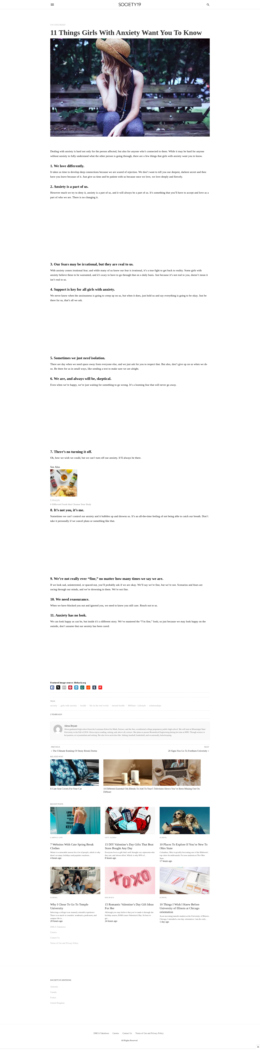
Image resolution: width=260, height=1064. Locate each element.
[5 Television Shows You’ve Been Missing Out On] (176, 772)
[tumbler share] (94, 687)
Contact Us (55, 938)
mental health (118, 705)
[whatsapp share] (82, 687)
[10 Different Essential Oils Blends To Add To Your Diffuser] (127, 772)
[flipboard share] (100, 687)
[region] (130, 226)
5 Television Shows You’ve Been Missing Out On (176, 788)
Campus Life (56, 837)
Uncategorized (57, 25)
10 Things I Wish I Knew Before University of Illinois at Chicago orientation (179, 908)
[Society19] (130, 4)
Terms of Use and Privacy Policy (64, 943)
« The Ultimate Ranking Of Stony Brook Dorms (74, 751)
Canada (53, 992)
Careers (53, 932)
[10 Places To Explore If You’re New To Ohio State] (185, 820)
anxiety (53, 705)
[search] (208, 4)
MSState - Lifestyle (137, 705)
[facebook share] (52, 687)
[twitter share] (58, 687)
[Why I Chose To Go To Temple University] (75, 880)
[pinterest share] (70, 687)
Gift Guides (111, 837)
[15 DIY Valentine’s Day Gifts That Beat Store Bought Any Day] (130, 820)
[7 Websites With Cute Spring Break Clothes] (75, 820)
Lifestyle (55, 500)
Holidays (109, 897)
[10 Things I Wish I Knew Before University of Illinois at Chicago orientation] (185, 880)
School (163, 837)
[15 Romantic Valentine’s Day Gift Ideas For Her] (130, 880)
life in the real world (99, 705)
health (83, 705)
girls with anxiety (69, 705)
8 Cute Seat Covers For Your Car (66, 788)
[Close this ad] (258, 1047)
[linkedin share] (76, 687)
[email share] (64, 687)
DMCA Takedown (58, 927)
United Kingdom (57, 1003)
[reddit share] (88, 687)
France (53, 997)
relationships (155, 705)
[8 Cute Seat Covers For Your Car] (74, 772)
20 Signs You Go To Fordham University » (188, 751)
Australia (54, 987)
